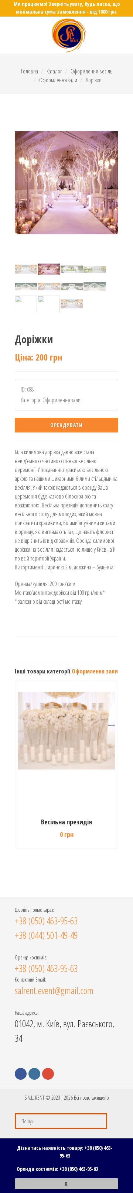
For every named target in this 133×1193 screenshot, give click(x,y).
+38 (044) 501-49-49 (46, 935)
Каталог (54, 71)
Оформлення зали (58, 80)
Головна (29, 71)
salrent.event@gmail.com (54, 990)
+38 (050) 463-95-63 (78, 1168)
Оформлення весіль (91, 71)
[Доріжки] (66, 182)
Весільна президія (66, 821)
